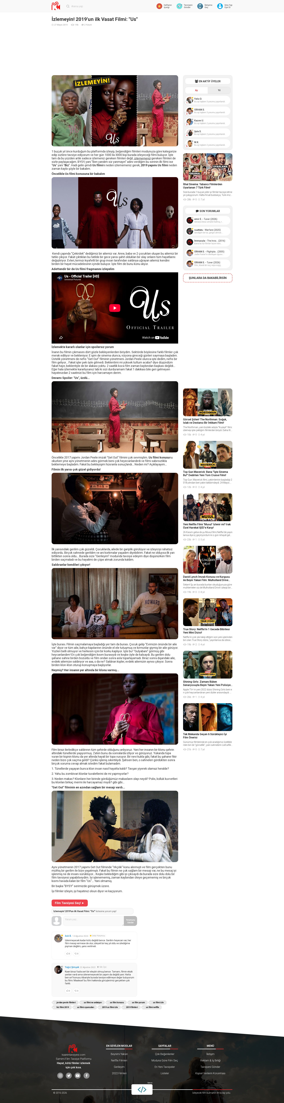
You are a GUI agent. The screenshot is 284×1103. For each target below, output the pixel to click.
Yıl (219, 90)
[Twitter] (69, 1076)
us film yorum (138, 1002)
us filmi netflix (152, 1007)
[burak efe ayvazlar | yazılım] (142, 1089)
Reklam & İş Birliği (210, 1060)
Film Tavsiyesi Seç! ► (69, 903)
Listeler (165, 1073)
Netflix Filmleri (119, 1060)
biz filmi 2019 (63, 1007)
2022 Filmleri (119, 1073)
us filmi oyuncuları (85, 1007)
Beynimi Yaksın (119, 1054)
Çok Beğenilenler (164, 1054)
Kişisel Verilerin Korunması (210, 1073)
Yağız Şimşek (72, 967)
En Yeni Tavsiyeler (165, 1066)
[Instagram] (60, 1076)
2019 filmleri (132, 1007)
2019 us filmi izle (110, 1007)
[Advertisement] (142, 50)
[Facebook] (86, 1076)
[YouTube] (78, 1076)
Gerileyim (119, 1066)
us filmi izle (158, 1002)
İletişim (210, 1054)
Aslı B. (68, 936)
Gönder (130, 921)
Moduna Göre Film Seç (165, 1060)
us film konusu (117, 1002)
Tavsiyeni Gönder (210, 1066)
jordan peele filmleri (66, 1002)
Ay (196, 90)
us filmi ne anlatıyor (93, 1002)
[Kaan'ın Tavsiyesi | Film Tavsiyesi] (56, 6)
